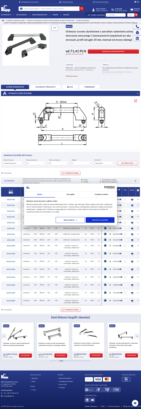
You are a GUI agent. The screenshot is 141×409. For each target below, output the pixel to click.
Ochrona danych (114, 406)
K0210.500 (11, 234)
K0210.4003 (11, 285)
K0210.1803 (11, 246)
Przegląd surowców (66, 381)
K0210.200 (11, 205)
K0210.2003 (11, 253)
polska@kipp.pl (8, 396)
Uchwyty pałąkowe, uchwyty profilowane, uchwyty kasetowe (50, 20)
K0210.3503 (11, 277)
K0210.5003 (11, 293)
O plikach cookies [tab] (101, 194)
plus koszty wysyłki (77, 54)
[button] (4, 336)
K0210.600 (11, 240)
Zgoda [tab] (39, 194)
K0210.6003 (11, 301)
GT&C (103, 406)
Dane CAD (63, 384)
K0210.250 (11, 211)
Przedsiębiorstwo (39, 14)
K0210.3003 (11, 269)
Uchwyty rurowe (82, 20)
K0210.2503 (11, 261)
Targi (33, 381)
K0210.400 (11, 228)
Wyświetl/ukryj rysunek (20, 93)
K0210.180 (11, 199)
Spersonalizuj (69, 220)
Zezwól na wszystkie (100, 220)
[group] (17, 341)
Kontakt (62, 387)
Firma (34, 390)
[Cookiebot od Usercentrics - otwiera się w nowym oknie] (106, 187)
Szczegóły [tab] (71, 194)
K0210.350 (11, 222)
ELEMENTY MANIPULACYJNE (15, 20)
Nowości (35, 378)
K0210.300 (11, 217)
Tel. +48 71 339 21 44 (10, 393)
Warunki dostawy (65, 378)
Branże (66, 14)
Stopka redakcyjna (91, 406)
